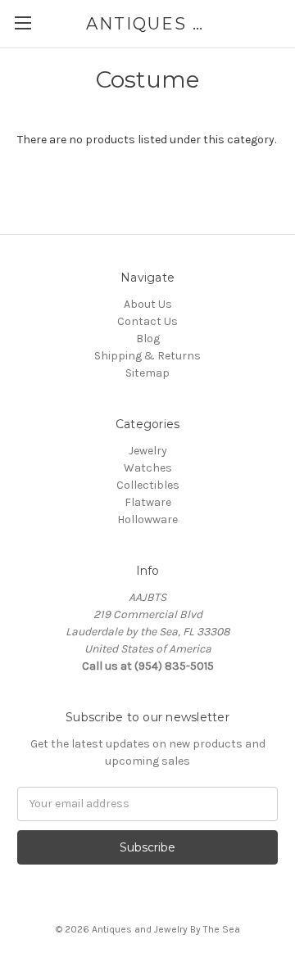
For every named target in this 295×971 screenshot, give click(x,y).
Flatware (148, 502)
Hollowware (147, 519)
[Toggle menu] (22, 22)
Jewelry (148, 451)
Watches (148, 468)
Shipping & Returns (147, 356)
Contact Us (147, 321)
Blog (148, 338)
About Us (148, 304)
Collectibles (147, 485)
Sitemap (147, 373)
